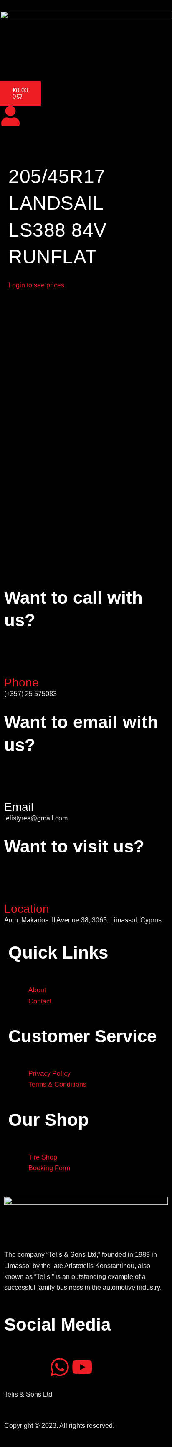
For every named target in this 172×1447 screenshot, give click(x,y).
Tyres (78, 58)
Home (14, 58)
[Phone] (14, 662)
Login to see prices (36, 285)
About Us (47, 58)
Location (26, 908)
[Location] (14, 889)
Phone (21, 682)
